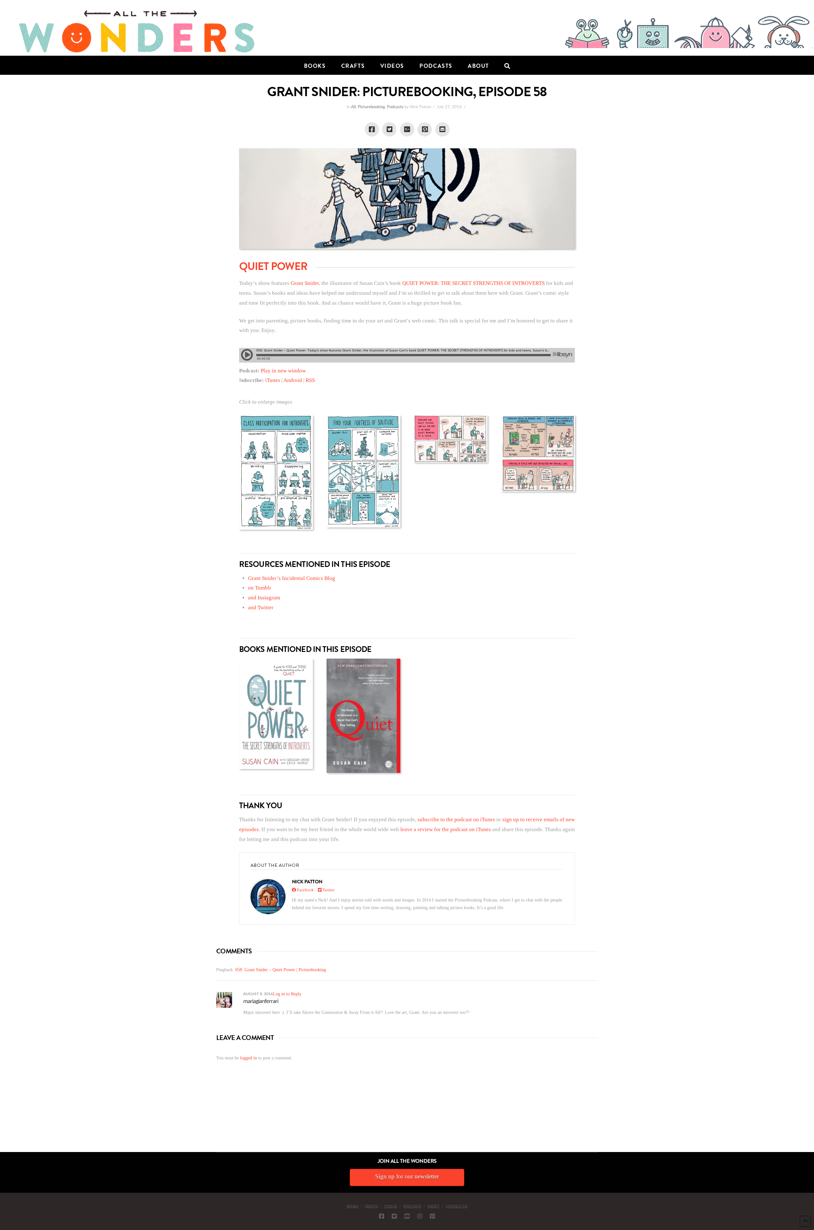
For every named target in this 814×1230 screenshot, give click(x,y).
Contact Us (456, 1206)
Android (292, 380)
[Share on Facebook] (372, 129)
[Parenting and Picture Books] (538, 453)
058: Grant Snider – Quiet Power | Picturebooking (280, 969)
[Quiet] (363, 716)
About (433, 1206)
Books (352, 1206)
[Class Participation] (276, 472)
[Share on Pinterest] (424, 129)
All (353, 107)
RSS (310, 380)
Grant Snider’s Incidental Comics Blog (291, 578)
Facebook (305, 889)
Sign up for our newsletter (407, 1176)
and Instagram (264, 598)
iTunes (272, 380)
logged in (248, 1058)
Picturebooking (371, 107)
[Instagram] (419, 1216)
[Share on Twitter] (389, 129)
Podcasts (395, 107)
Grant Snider (305, 283)
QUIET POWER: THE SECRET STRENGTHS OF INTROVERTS (473, 283)
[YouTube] (407, 1216)
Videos (390, 1206)
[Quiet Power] (276, 714)
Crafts (371, 1206)
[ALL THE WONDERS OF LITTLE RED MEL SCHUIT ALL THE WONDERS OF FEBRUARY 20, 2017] (2, 1116)
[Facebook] (381, 1216)
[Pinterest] (432, 1216)
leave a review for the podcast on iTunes (445, 829)
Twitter (328, 889)
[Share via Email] (442, 129)
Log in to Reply (287, 994)
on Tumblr (259, 588)
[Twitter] (394, 1216)
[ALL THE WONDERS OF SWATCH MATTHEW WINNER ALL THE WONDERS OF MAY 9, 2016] (6, 1116)
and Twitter (260, 607)
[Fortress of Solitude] (363, 471)
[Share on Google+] (407, 129)
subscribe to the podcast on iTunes (456, 819)
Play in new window (283, 371)
